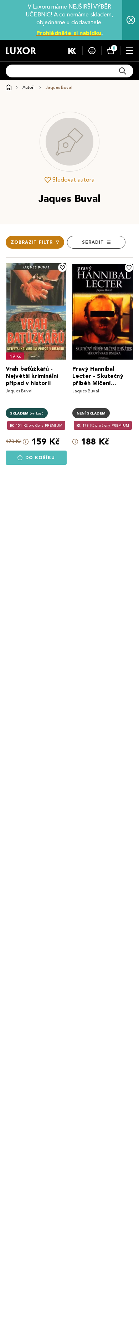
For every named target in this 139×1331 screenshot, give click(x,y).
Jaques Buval (19, 390)
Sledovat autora (73, 179)
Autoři (28, 87)
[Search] (122, 71)
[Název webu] (21, 50)
